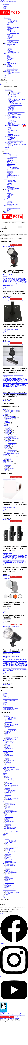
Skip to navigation (4, 1)
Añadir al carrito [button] (6, 297)
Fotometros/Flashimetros (13, 40)
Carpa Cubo (10, 36)
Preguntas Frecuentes (8, 697)
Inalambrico (8, 459)
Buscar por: (5, 222)
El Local (4, 695)
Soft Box (9, 30)
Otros (6, 445)
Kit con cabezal (10, 58)
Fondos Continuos (9, 437)
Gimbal (8, 60)
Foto (8, 55)
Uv (7, 47)
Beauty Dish (10, 34)
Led (8, 23)
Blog (5, 77)
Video (8, 56)
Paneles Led (11, 444)
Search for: (2, 79)
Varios (8, 74)
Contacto (5, 6)
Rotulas (9, 38)
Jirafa (8, 26)
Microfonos (7, 64)
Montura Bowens (14, 31)
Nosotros (5, 696)
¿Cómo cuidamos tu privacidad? (14, 1013)
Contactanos (3, 902)
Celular (8, 62)
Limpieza (9, 73)
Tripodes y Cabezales (9, 53)
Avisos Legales (3, 1013)
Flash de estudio (14, 20)
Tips (4, 694)
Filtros (5, 43)
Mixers (8, 67)
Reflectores (10, 35)
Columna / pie (10, 25)
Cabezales (9, 59)
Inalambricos (10, 66)
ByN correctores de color (13, 52)
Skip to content (12, 1)
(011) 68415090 (6, 4)
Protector (9, 48)
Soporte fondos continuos (13, 27)
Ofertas (6, 76)
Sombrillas (9, 29)
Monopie (9, 57)
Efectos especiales (11, 45)
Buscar (23, 222)
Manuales (5, 693)
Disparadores (10, 22)
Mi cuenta (5, 8)
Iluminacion (7, 18)
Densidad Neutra (11, 51)
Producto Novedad (7, 461)
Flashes (9, 19)
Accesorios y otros (11, 63)
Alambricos (9, 65)
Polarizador (10, 49)
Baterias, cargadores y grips (13, 72)
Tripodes (5, 462)
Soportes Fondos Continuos (12, 453)
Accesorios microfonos (12, 69)
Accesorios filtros (11, 44)
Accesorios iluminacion (12, 42)
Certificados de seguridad (9, 700)
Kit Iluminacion (10, 41)
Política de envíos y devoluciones (10, 699)
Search (4, 221)
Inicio (1, 228)
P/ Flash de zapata (14, 33)
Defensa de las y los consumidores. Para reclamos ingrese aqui (13, 1014)
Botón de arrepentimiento (7, 1016)
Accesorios (7, 71)
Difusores (9, 37)
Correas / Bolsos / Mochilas (10, 70)
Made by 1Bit (3, 1012)
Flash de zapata (13, 21)
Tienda (4, 7)
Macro (8, 50)
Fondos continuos (11, 28)
